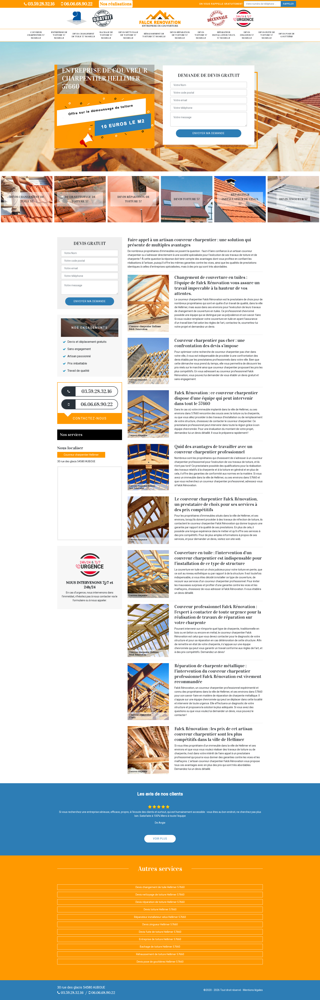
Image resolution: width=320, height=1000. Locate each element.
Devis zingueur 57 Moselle (247, 35)
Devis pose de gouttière (286, 35)
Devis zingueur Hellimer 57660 (160, 924)
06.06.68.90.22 (77, 4)
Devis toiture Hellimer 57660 (160, 909)
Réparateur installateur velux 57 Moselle (223, 35)
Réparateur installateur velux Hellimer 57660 (160, 917)
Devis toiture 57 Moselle (201, 35)
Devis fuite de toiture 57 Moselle (267, 35)
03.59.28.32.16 (41, 4)
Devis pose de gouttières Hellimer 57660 (160, 961)
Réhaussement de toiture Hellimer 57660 (160, 954)
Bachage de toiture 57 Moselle (106, 35)
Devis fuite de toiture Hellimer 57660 (160, 931)
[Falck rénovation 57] (160, 18)
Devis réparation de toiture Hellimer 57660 (160, 902)
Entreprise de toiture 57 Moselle (59, 35)
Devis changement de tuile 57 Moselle (83, 35)
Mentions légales (253, 990)
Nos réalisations (116, 4)
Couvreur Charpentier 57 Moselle (36, 35)
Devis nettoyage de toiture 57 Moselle (128, 35)
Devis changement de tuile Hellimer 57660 (160, 887)
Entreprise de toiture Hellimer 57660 (160, 939)
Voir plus (160, 838)
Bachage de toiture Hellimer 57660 (160, 946)
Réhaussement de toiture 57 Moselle (154, 35)
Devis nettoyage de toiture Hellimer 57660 (160, 894)
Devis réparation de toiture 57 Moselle (180, 35)
